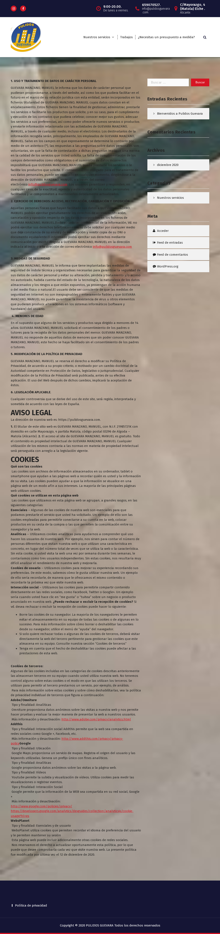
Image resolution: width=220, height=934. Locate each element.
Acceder (163, 231)
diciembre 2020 (168, 165)
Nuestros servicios (96, 37)
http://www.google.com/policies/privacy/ (41, 806)
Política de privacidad (31, 905)
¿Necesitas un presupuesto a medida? (166, 37)
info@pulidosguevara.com (47, 184)
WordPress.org (167, 266)
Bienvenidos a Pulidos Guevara (180, 113)
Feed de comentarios (172, 255)
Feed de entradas (170, 243)
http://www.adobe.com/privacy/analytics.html (96, 719)
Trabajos (126, 37)
